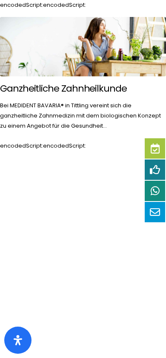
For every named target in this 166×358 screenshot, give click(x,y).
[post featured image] (83, 47)
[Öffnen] (17, 340)
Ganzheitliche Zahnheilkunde (63, 88)
